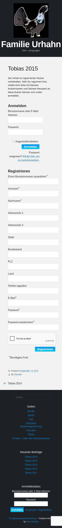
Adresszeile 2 (15, 225)
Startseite (31, 423)
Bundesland (15, 249)
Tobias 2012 (31, 468)
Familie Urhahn (31, 44)
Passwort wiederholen (21, 322)
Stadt (11, 237)
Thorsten (18, 374)
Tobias (31, 434)
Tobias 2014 (15, 383)
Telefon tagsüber (17, 285)
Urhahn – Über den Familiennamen (31, 438)
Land (11, 273)
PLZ (10, 261)
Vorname (14, 188)
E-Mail (12, 297)
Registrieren (45, 509)
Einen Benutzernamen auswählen (28, 176)
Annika (31, 411)
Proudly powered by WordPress (23, 518)
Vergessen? (31, 509)
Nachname (15, 200)
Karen (31, 415)
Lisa (31, 419)
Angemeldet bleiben (26, 141)
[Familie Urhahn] (31, 20)
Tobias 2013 (31, 464)
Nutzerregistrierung (31, 426)
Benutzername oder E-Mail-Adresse (31, 491)
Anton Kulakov (32, 521)
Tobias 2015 (31, 456)
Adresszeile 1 (15, 213)
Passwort (13, 127)
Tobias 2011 (31, 472)
